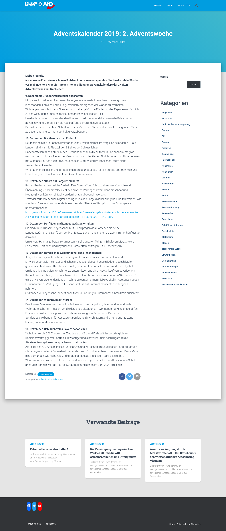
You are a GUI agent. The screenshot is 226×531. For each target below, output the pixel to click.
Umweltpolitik (168, 255)
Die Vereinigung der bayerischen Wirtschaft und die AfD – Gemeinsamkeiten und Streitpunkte (113, 453)
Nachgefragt (168, 183)
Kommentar (167, 166)
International (168, 160)
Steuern (166, 243)
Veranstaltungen (170, 266)
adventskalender (55, 379)
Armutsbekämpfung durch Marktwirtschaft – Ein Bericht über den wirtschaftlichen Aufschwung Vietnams (173, 455)
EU (163, 136)
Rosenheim (167, 219)
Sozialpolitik (168, 231)
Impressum (51, 524)
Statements (167, 237)
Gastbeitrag (168, 154)
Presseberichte (169, 201)
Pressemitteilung (170, 207)
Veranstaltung (169, 261)
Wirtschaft (167, 278)
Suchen (164, 77)
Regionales (167, 213)
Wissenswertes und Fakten (175, 284)
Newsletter (184, 5)
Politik (170, 5)
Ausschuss (167, 118)
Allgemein (167, 112)
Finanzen (166, 148)
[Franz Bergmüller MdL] (40, 5)
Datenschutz (34, 524)
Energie (165, 130)
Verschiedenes (46, 374)
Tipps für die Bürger (171, 249)
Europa (165, 142)
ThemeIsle (196, 524)
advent (42, 379)
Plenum (165, 189)
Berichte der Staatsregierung (176, 124)
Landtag (166, 177)
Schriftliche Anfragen (172, 225)
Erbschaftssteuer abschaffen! (49, 449)
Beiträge (158, 5)
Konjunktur (167, 172)
